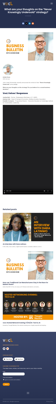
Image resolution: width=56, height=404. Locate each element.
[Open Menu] (51, 3)
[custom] (4, 348)
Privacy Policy (49, 401)
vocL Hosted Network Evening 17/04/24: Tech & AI (21, 323)
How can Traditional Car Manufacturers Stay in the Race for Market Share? (25, 283)
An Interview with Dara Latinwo (14, 244)
